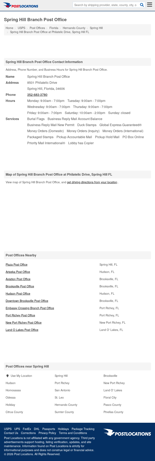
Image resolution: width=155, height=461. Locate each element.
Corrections (28, 433)
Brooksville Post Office (20, 286)
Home (9, 28)
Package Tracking (83, 429)
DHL (37, 429)
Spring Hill (61, 376)
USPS (8, 429)
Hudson (11, 383)
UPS (17, 429)
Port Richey (62, 383)
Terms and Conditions (73, 433)
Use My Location (21, 376)
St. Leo (59, 397)
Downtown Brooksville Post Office (27, 301)
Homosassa (13, 390)
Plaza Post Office (16, 264)
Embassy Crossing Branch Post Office (30, 308)
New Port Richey (114, 383)
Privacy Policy (47, 433)
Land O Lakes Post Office (22, 330)
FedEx (27, 429)
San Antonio (62, 390)
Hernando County (66, 405)
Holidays (63, 429)
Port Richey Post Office (20, 315)
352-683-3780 (37, 94)
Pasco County (112, 405)
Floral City (110, 397)
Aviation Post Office (18, 279)
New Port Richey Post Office (24, 322)
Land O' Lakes (113, 390)
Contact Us (11, 433)
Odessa (11, 397)
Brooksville (110, 376)
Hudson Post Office (18, 293)
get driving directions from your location (92, 182)
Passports (48, 429)
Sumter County (64, 412)
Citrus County (14, 412)
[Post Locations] (20, 5)
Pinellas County (113, 412)
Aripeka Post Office (18, 272)
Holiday (10, 405)
